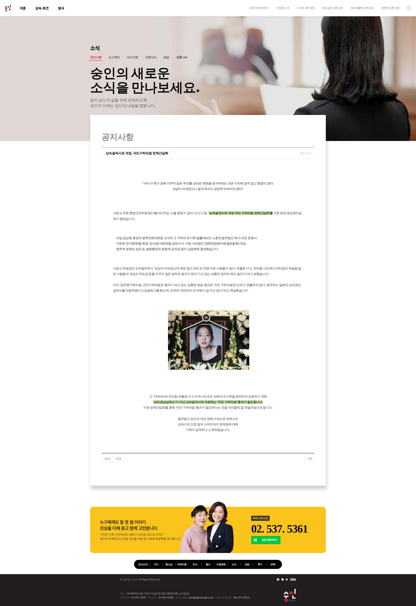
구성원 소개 (282, 8)
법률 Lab (181, 57)
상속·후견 (41, 8)
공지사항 (95, 57)
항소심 (168, 564)
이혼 (23, 8)
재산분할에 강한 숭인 (362, 8)
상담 (247, 564)
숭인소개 (143, 564)
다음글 (118, 458)
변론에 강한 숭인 (390, 8)
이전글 (107, 458)
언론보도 (150, 57)
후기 (260, 564)
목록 (310, 458)
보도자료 (132, 57)
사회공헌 (221, 564)
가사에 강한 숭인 (305, 8)
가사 (156, 564)
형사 (61, 8)
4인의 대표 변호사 (259, 8)
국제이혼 (182, 564)
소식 (234, 564)
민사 (195, 564)
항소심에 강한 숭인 (332, 8)
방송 (166, 57)
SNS (273, 564)
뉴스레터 (114, 57)
